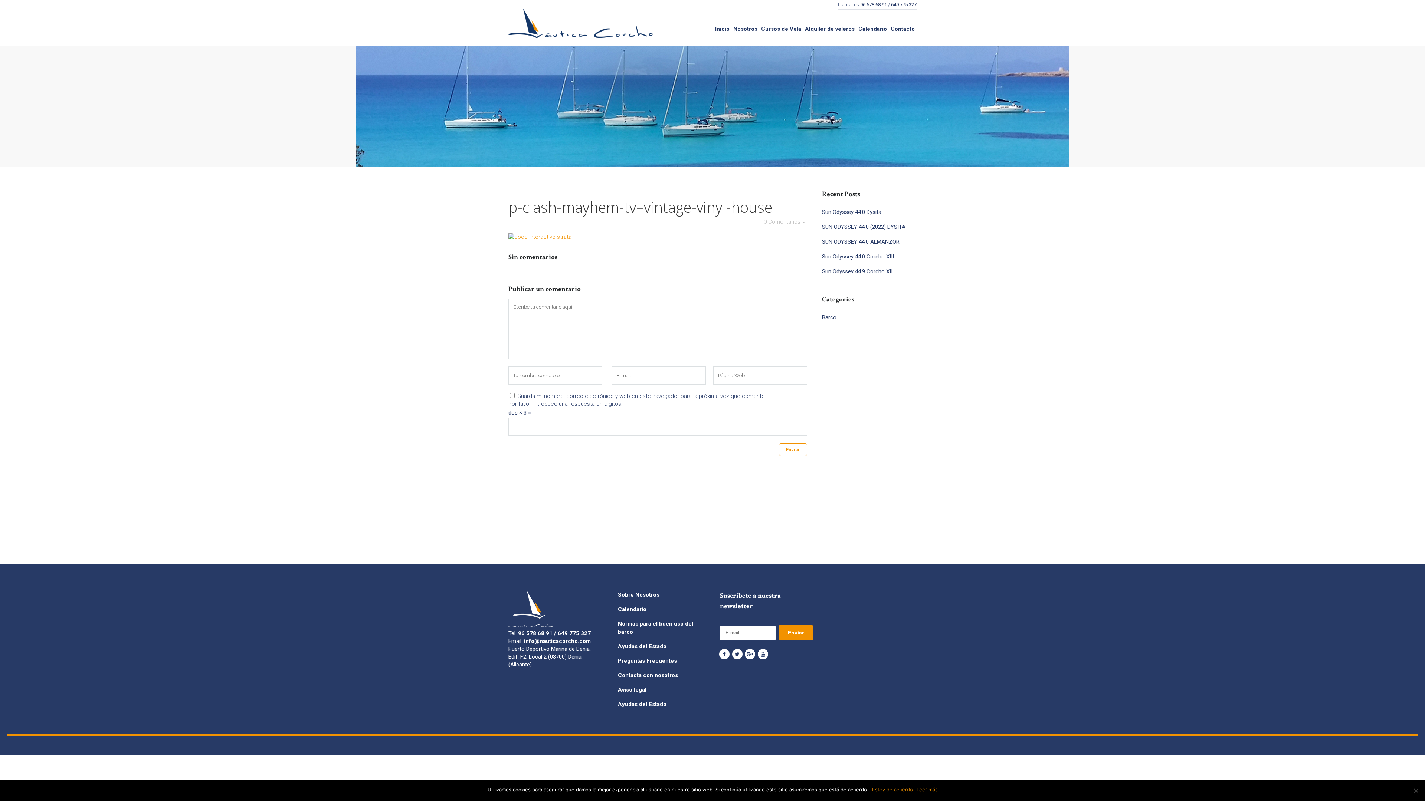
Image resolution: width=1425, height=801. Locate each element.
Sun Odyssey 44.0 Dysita (851, 212)
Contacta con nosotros (648, 675)
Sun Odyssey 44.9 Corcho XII (857, 271)
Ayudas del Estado (642, 646)
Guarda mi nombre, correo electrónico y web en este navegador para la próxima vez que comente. (641, 396)
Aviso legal (632, 689)
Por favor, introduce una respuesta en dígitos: (565, 403)
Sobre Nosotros (638, 594)
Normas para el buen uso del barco (655, 627)
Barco (829, 317)
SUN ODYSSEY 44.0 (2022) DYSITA (863, 227)
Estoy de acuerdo (892, 789)
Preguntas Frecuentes (647, 660)
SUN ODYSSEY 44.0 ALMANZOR (861, 241)
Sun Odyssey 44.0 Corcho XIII (858, 256)
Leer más (927, 789)
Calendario (632, 609)
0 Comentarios (782, 221)
